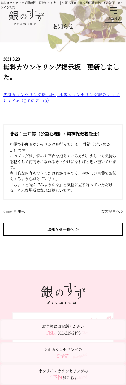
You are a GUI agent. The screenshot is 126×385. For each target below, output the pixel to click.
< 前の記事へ (14, 211)
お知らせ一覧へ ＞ (63, 229)
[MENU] (113, 10)
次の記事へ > (112, 211)
